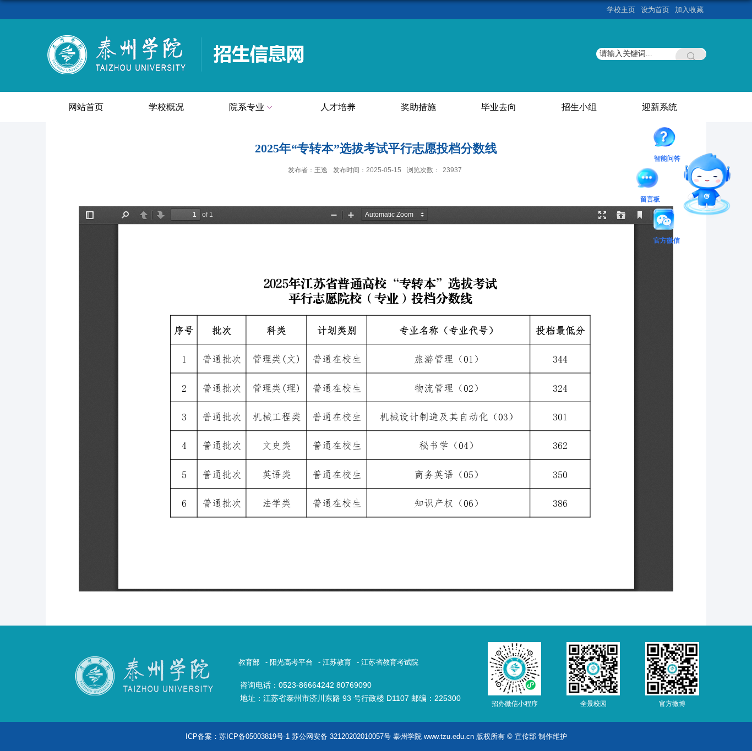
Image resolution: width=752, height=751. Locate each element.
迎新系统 (659, 107)
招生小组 (579, 107)
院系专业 (246, 107)
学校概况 (166, 107)
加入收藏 (689, 10)
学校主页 (621, 10)
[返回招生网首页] (180, 36)
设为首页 (655, 10)
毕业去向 (498, 107)
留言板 (650, 180)
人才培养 (338, 107)
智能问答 (667, 139)
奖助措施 (418, 107)
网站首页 (85, 107)
